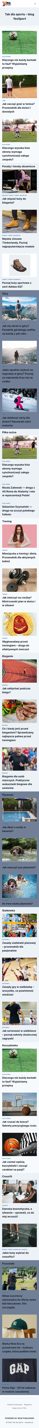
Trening (4, 550)
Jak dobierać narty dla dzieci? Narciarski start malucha (16, 421)
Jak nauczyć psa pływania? (19, 867)
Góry (4, 322)
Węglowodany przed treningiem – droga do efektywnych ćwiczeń (15, 645)
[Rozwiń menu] (35, 3)
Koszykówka (6, 56)
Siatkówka (5, 939)
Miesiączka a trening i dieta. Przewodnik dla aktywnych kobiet (19, 557)
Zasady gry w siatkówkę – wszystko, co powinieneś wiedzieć (18, 990)
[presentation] (19, 42)
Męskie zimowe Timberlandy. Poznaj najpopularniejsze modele (18, 242)
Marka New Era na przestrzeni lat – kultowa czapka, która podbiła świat (19, 1347)
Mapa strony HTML (19, 1408)
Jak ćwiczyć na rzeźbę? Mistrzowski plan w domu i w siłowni (18, 601)
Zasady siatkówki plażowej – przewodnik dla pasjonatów (19, 946)
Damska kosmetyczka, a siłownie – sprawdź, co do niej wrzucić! (18, 1212)
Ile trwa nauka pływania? (17, 903)
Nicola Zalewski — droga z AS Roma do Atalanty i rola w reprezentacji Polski (18, 491)
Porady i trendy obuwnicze (18, 195)
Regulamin (28, 1405)
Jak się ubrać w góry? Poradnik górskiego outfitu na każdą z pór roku (18, 329)
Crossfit (5, 1205)
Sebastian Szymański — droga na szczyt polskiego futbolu (18, 510)
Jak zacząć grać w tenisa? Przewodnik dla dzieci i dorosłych (18, 107)
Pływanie (5, 824)
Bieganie (5, 195)
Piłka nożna (6, 144)
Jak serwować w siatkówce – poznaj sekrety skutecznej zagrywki (19, 1034)
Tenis (4, 100)
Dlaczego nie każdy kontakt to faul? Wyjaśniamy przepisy (19, 63)
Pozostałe (5, 1292)
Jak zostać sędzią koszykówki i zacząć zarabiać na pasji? (14, 1165)
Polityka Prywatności (14, 1405)
